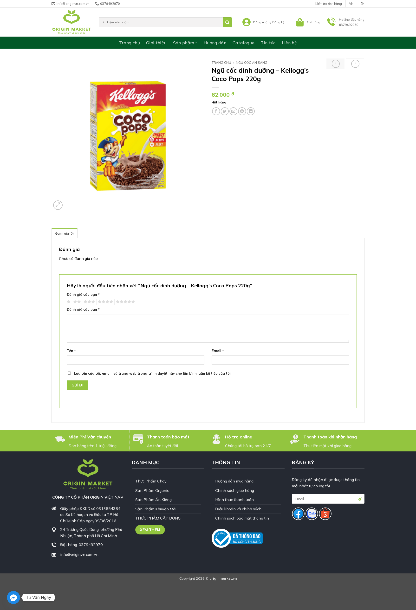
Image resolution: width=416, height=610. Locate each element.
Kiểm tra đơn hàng (328, 4)
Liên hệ (289, 42)
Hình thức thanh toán (234, 499)
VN (351, 4)
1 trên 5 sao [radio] (68, 302)
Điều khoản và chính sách (238, 509)
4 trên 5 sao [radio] (104, 302)
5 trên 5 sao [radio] (124, 302)
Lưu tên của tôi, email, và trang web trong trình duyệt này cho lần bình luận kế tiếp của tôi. (153, 373)
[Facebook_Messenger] (13, 597)
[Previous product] (355, 64)
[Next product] (336, 64)
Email (218, 351)
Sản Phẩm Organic (152, 490)
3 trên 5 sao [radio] (88, 302)
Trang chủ (129, 42)
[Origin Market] (71, 22)
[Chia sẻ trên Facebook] (216, 111)
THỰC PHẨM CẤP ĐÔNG (158, 518)
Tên (71, 351)
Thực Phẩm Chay (151, 481)
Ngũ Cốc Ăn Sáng (251, 62)
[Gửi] (227, 22)
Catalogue (243, 42)
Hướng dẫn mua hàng (234, 481)
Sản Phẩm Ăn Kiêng (153, 499)
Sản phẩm (183, 42)
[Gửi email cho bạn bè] (233, 111)
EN (362, 4)
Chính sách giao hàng (234, 490)
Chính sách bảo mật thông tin (242, 518)
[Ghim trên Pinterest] (242, 111)
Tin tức (268, 42)
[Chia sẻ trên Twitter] (225, 111)
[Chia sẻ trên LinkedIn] (251, 111)
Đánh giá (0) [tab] (64, 233)
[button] (307, 22)
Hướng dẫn (215, 42)
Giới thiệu (156, 42)
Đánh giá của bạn (83, 294)
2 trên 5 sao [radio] (76, 302)
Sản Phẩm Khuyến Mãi (155, 509)
